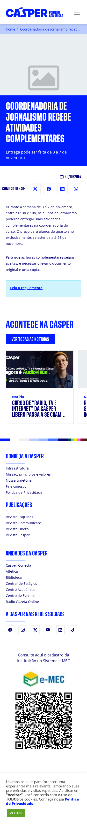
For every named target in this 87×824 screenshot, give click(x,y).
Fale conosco (16, 486)
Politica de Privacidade (24, 492)
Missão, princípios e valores (28, 474)
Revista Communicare (23, 523)
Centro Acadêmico (20, 589)
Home (10, 29)
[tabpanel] (43, 390)
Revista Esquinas (19, 517)
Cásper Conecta (18, 565)
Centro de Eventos (20, 595)
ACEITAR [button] (16, 813)
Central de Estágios (21, 583)
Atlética (12, 571)
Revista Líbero (17, 529)
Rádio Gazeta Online (22, 601)
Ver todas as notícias (30, 339)
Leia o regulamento (26, 287)
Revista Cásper (18, 535)
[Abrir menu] (76, 12)
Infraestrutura (17, 468)
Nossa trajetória (19, 480)
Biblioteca (14, 577)
